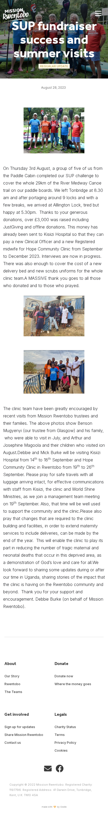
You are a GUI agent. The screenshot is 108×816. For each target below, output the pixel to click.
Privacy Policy (65, 743)
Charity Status (65, 727)
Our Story (11, 676)
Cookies (61, 750)
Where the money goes (73, 684)
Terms (60, 735)
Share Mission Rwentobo (23, 735)
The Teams (13, 692)
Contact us (12, 743)
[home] (14, 14)
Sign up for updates (19, 727)
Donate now (64, 676)
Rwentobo (12, 684)
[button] (98, 13)
